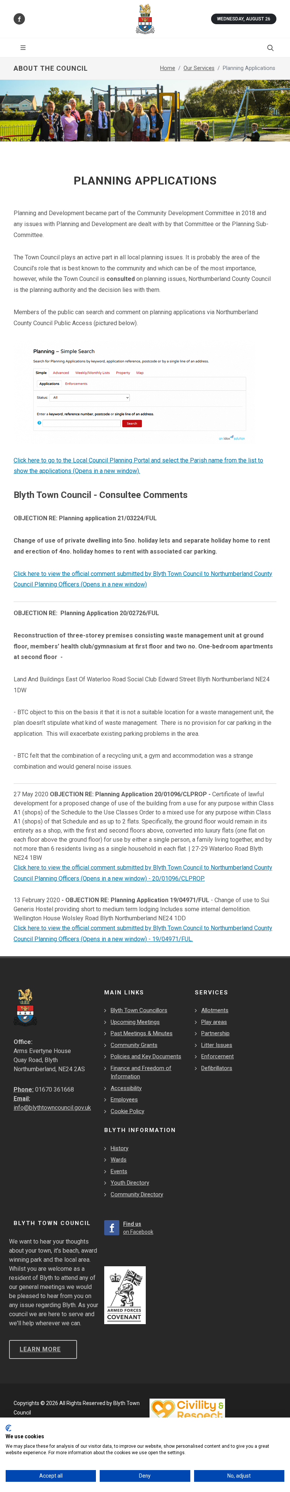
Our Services (199, 68)
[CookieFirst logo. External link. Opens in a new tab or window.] (8, 1428)
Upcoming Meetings (135, 1022)
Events (119, 1171)
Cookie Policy (127, 1111)
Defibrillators (216, 1068)
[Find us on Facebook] (19, 19)
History (119, 1148)
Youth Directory (130, 1182)
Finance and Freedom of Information (141, 1072)
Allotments (214, 1010)
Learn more (40, 1349)
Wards (118, 1159)
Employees (124, 1099)
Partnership (215, 1033)
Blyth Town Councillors (139, 1010)
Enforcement (217, 1056)
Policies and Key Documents (146, 1056)
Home (167, 68)
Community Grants (134, 1045)
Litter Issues (216, 1045)
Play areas (214, 1022)
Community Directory (137, 1194)
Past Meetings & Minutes (142, 1033)
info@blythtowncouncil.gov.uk (52, 1107)
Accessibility (126, 1088)
